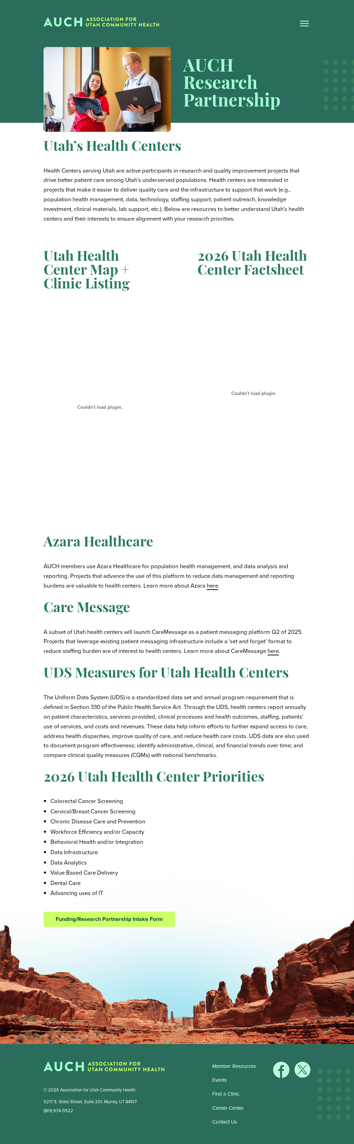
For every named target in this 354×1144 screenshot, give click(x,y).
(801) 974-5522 (58, 1110)
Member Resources (234, 1066)
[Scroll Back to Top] (347, 1137)
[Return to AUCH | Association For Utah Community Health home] (104, 23)
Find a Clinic (225, 1094)
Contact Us (224, 1122)
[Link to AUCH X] (302, 1076)
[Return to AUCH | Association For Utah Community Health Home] (104, 1068)
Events (219, 1080)
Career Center (228, 1108)
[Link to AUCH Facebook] (282, 1076)
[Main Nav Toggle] (304, 23)
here (212, 585)
